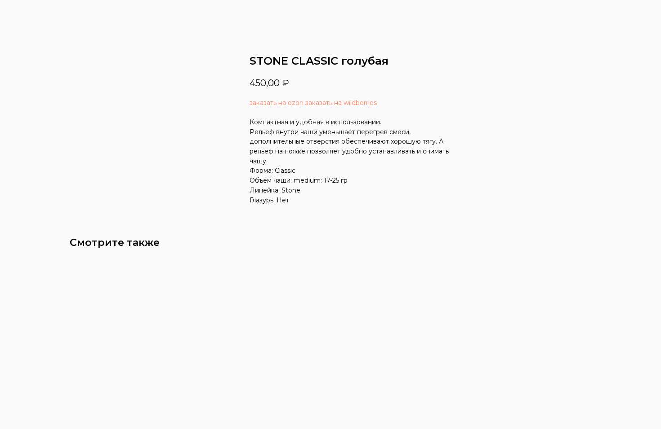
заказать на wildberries (341, 103)
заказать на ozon (277, 103)
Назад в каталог (43, 13)
